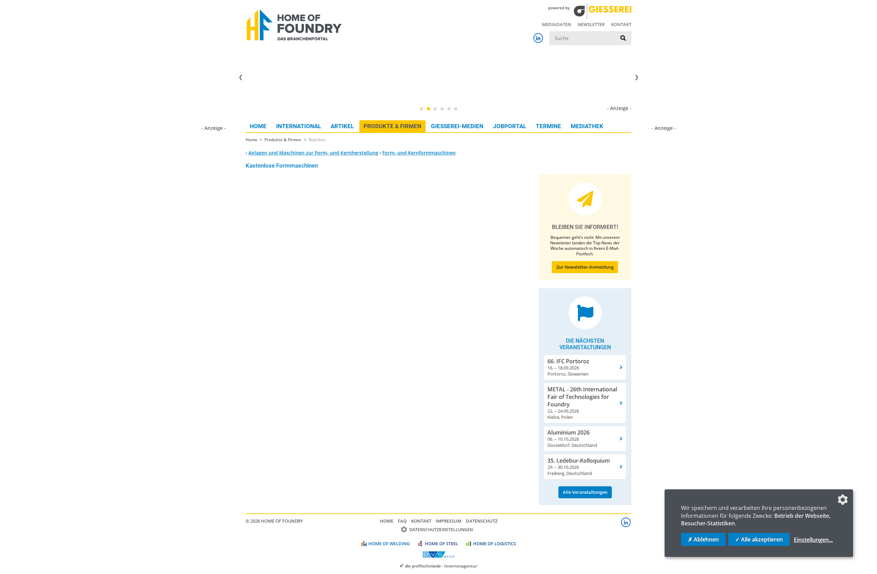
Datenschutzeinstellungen (441, 530)
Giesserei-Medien (457, 126)
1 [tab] (421, 109)
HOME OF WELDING (389, 543)
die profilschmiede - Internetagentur (441, 566)
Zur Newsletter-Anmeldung (585, 267)
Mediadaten (556, 24)
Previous (240, 77)
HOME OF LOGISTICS (494, 543)
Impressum (448, 521)
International (298, 126)
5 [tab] (448, 109)
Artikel (342, 126)
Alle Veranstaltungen (585, 492)
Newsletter (591, 24)
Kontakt (621, 24)
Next (636, 77)
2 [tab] (428, 109)
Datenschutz (481, 521)
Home (258, 126)
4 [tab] (441, 109)
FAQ (402, 521)
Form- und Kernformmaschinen (419, 152)
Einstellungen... (813, 540)
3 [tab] (435, 109)
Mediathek (587, 126)
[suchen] (623, 38)
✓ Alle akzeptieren (759, 539)
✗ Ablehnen (703, 539)
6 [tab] (455, 109)
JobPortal (509, 126)
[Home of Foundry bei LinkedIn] (538, 38)
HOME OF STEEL (441, 543)
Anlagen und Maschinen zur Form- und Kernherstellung (313, 152)
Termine (548, 126)
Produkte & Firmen (392, 126)
